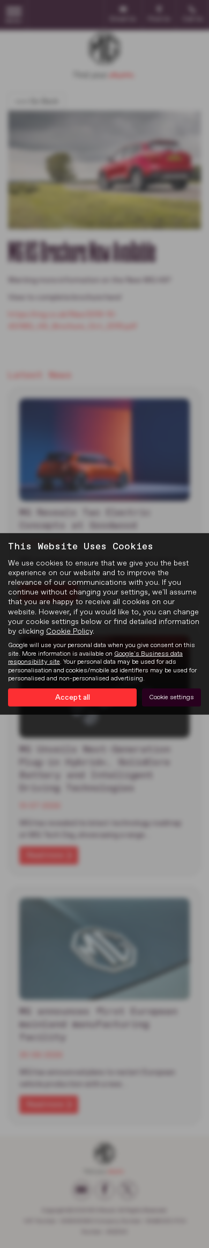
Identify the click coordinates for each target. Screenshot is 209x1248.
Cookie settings (171, 697)
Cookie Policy (69, 631)
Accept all (72, 697)
